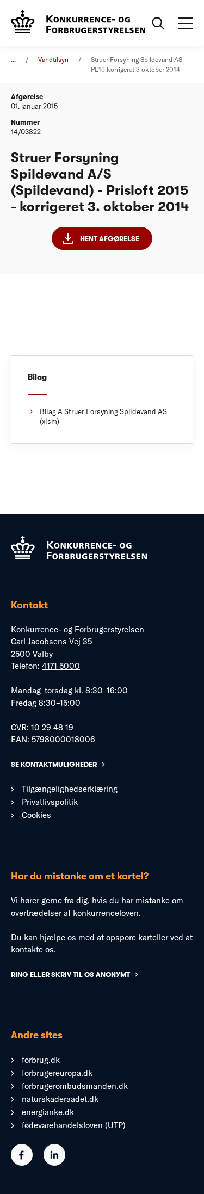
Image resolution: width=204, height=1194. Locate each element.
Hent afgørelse (109, 239)
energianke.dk (48, 1112)
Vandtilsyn (53, 60)
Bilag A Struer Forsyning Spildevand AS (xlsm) (103, 416)
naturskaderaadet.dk (60, 1099)
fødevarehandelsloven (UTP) (74, 1125)
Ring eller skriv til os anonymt (70, 974)
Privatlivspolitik (50, 802)
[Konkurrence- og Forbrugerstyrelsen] (78, 23)
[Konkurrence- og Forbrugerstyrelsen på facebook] (22, 1163)
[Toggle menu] (185, 23)
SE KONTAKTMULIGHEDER (54, 764)
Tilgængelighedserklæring (70, 789)
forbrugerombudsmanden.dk (75, 1086)
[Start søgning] (158, 23)
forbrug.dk (41, 1060)
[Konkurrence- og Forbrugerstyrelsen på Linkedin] (54, 1163)
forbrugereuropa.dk (57, 1073)
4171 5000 (61, 666)
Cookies (36, 815)
